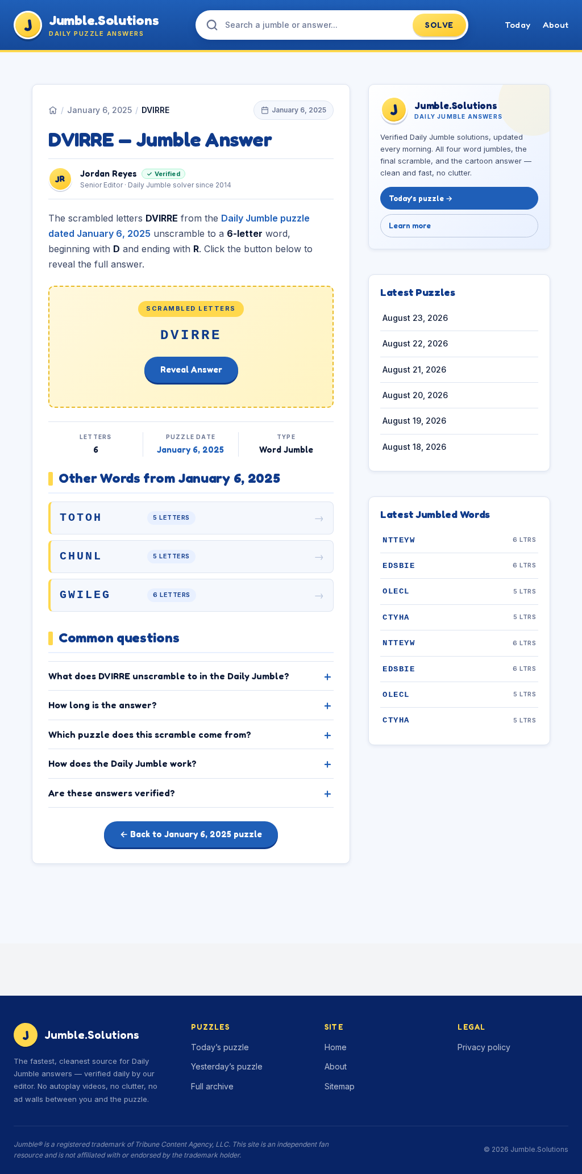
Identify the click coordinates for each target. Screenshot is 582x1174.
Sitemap (340, 1086)
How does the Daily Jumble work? (122, 763)
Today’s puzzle (220, 1047)
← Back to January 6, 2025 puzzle (191, 834)
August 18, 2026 (414, 447)
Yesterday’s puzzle (227, 1066)
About (555, 24)
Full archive (212, 1086)
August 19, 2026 (414, 420)
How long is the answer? (102, 705)
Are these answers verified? (111, 793)
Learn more (410, 225)
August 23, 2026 (415, 318)
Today (517, 24)
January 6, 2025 (99, 110)
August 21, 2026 (414, 369)
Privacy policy (484, 1047)
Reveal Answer (191, 369)
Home (336, 1047)
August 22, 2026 (415, 343)
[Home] (52, 110)
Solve (439, 25)
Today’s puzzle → (420, 198)
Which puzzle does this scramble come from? (149, 734)
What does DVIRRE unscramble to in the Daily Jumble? (168, 676)
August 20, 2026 (415, 395)
